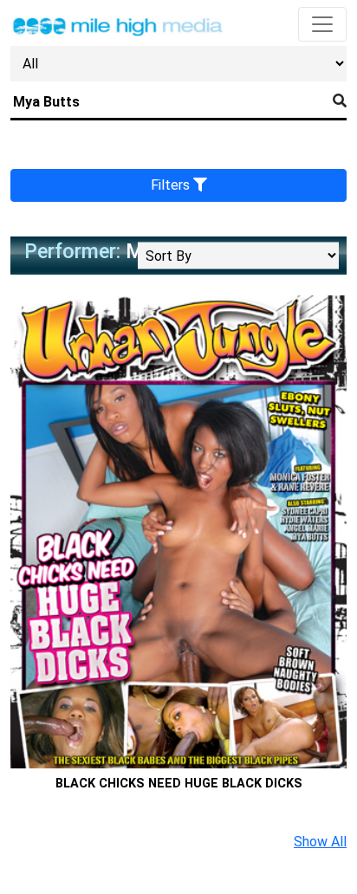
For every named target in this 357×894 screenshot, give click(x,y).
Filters (172, 185)
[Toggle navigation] (322, 24)
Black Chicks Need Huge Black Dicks (178, 783)
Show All (320, 841)
